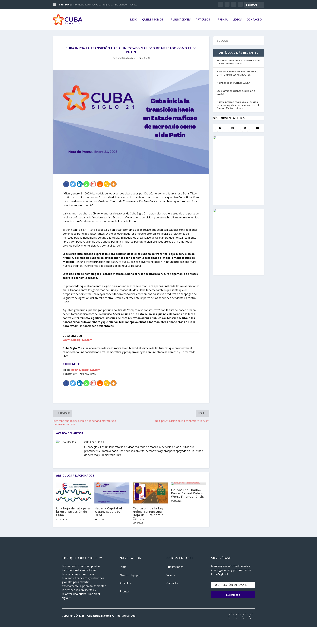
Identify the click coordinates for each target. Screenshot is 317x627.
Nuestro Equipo (130, 575)
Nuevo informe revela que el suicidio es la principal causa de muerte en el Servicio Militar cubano (238, 104)
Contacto (254, 19)
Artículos (203, 19)
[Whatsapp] (86, 184)
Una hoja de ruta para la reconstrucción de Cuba (73, 511)
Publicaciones (181, 19)
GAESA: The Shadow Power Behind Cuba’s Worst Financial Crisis (187, 493)
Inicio (133, 19)
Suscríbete (233, 595)
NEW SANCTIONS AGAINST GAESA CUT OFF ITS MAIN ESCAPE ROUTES (238, 73)
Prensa (223, 19)
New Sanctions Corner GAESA (233, 82)
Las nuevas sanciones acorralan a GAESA (236, 92)
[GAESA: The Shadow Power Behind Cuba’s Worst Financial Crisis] (188, 483)
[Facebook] (66, 184)
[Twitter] (73, 184)
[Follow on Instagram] (245, 616)
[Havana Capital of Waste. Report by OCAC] (111, 492)
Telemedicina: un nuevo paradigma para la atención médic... (105, 4)
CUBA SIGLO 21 (127, 58)
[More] (113, 184)
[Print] (100, 184)
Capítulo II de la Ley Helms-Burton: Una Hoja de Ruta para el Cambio (148, 513)
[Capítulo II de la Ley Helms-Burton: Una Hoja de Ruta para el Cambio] (150, 492)
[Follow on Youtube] (252, 616)
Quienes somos (152, 19)
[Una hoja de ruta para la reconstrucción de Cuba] (73, 492)
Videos (237, 19)
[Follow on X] (238, 616)
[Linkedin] (80, 184)
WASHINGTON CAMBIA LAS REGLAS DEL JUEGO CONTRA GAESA (239, 62)
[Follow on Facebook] (231, 616)
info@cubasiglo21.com (85, 370)
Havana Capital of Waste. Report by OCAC (108, 511)
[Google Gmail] (93, 184)
